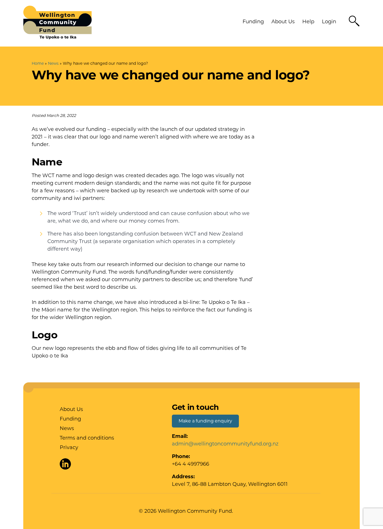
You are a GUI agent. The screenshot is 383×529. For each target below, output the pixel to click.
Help (308, 22)
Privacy (69, 447)
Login (329, 22)
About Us (283, 22)
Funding (253, 22)
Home (38, 63)
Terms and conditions (87, 438)
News (53, 63)
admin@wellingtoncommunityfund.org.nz (225, 444)
